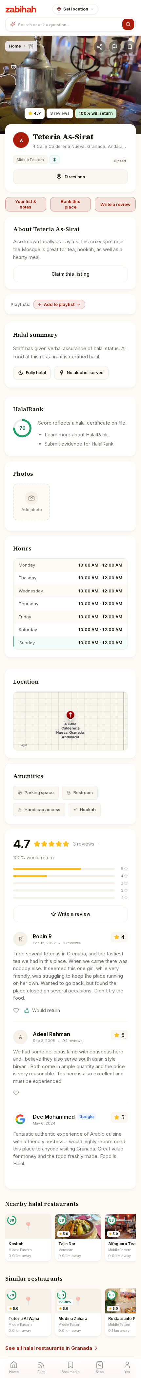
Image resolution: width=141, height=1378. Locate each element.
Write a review (115, 204)
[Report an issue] (115, 47)
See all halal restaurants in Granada (48, 1348)
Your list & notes (25, 204)
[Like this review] (16, 1010)
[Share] (100, 47)
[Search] (128, 24)
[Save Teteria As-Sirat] (130, 47)
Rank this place (70, 204)
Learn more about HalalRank (76, 434)
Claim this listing (70, 274)
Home (15, 46)
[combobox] (69, 24)
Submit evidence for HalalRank (79, 444)
